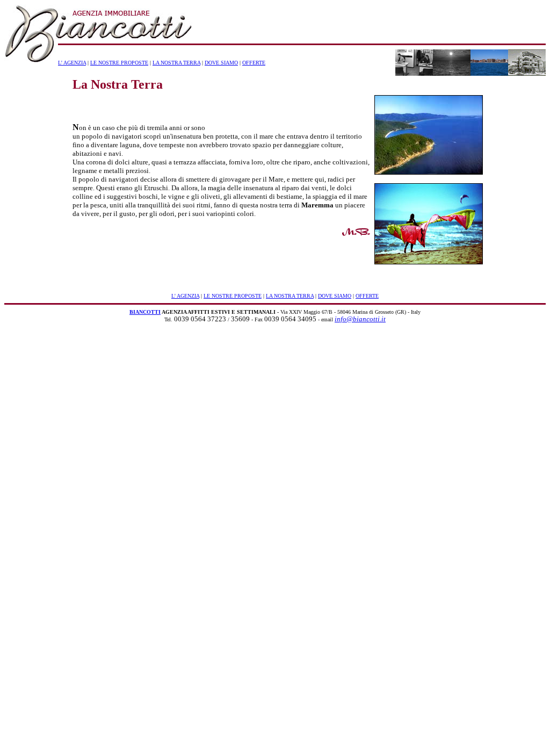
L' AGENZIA (72, 63)
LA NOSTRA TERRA (176, 63)
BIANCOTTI (145, 312)
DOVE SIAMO (221, 63)
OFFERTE (253, 63)
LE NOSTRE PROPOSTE (119, 63)
